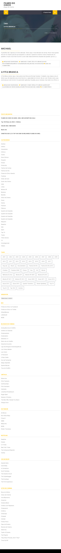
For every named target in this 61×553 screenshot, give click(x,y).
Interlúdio (3, 389)
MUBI (2, 317)
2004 (23, 257)
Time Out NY (4, 540)
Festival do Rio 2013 (47, 266)
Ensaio (3, 162)
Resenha (15, 61)
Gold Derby (4, 465)
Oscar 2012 (51, 279)
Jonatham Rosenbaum (7, 392)
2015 (36, 261)
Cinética (3, 511)
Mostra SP (4, 189)
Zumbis (20, 288)
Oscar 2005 (31, 279)
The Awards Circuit (6, 473)
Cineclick (3, 500)
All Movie (3, 413)
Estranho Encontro (6, 344)
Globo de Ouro (5, 179)
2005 (30, 257)
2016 (43, 261)
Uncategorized (5, 243)
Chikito (3, 146)
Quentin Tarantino (28, 283)
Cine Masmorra (5, 497)
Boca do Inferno (5, 492)
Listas (3, 187)
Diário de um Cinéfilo (7, 341)
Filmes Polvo (4, 521)
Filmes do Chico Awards (8, 173)
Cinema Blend (5, 503)
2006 (36, 257)
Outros (3, 203)
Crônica (3, 152)
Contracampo (5, 384)
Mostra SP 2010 (42, 274)
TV (2, 240)
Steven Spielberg (41, 283)
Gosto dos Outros (6, 181)
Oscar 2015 (16, 283)
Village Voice (4, 402)
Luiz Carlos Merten (6, 349)
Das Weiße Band (14, 87)
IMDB (2, 421)
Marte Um (4, 129)
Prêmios (3, 208)
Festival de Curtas (6, 168)
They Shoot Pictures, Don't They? (10, 537)
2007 (43, 257)
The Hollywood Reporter (8, 450)
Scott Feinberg (5, 471)
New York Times (5, 447)
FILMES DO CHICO (9, 4)
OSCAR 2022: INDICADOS (8, 126)
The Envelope (5, 479)
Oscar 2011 (41, 279)
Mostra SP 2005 (29, 274)
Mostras (3, 192)
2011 (33, 61)
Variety (3, 452)
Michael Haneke (35, 87)
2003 (17, 257)
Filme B (3, 418)
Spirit (2, 229)
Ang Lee (5, 266)
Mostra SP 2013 (19, 279)
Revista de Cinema (6, 527)
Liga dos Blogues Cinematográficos (11, 346)
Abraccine (4, 378)
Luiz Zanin (4, 352)
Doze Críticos (5, 157)
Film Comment (5, 386)
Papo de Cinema (5, 524)
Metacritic (4, 423)
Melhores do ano (7, 274)
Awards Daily (4, 463)
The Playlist (4, 535)
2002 (10, 257)
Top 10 (3, 232)
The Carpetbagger (6, 476)
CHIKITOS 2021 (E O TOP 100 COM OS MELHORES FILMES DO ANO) (20, 133)
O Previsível (4, 354)
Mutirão (3, 195)
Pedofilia (41, 64)
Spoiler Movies (5, 365)
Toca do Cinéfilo (5, 368)
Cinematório (4, 336)
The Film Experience (6, 482)
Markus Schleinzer (18, 64)
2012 (17, 261)
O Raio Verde (4, 357)
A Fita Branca (38, 61)
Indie (2, 184)
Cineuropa (4, 513)
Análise (3, 144)
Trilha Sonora (5, 238)
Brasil (12, 266)
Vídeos (3, 246)
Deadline (3, 439)
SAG (2, 227)
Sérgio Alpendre (5, 363)
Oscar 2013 (6, 283)
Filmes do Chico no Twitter (8, 309)
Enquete (3, 160)
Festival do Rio (5, 170)
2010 (4, 261)
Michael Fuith (34, 64)
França (25, 270)
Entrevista (4, 165)
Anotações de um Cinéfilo (8, 328)
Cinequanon (4, 508)
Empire (3, 442)
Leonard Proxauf (25, 87)
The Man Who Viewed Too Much (10, 400)
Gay (31, 270)
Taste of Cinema (5, 532)
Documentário (22, 266)
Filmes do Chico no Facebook (9, 307)
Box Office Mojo (5, 415)
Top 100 (12, 288)
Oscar (2, 200)
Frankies (3, 176)
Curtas (3, 154)
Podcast (3, 205)
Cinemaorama (5, 333)
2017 (49, 261)
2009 (33, 85)
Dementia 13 (4, 338)
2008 (49, 257)
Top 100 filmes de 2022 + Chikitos (11, 122)
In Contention (5, 468)
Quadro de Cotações (7, 211)
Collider (3, 519)
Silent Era (3, 529)
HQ (37, 270)
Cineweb (3, 516)
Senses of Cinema (6, 397)
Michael (6, 48)
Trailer (3, 235)
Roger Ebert (4, 394)
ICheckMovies (5, 312)
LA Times (3, 444)
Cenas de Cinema (6, 495)
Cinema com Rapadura (7, 505)
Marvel (43, 270)
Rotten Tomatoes (6, 429)
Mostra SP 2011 (7, 279)
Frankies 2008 (15, 270)
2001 (4, 257)
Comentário (4, 149)
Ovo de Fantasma (6, 360)
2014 (30, 261)
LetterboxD (4, 315)
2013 (23, 261)
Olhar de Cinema (5, 197)
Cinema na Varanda (6, 330)
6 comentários (46, 87)
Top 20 (5, 288)
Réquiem (3, 221)
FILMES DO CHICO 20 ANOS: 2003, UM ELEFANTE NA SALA (18, 118)
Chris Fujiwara (5, 381)
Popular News (47, 12)
